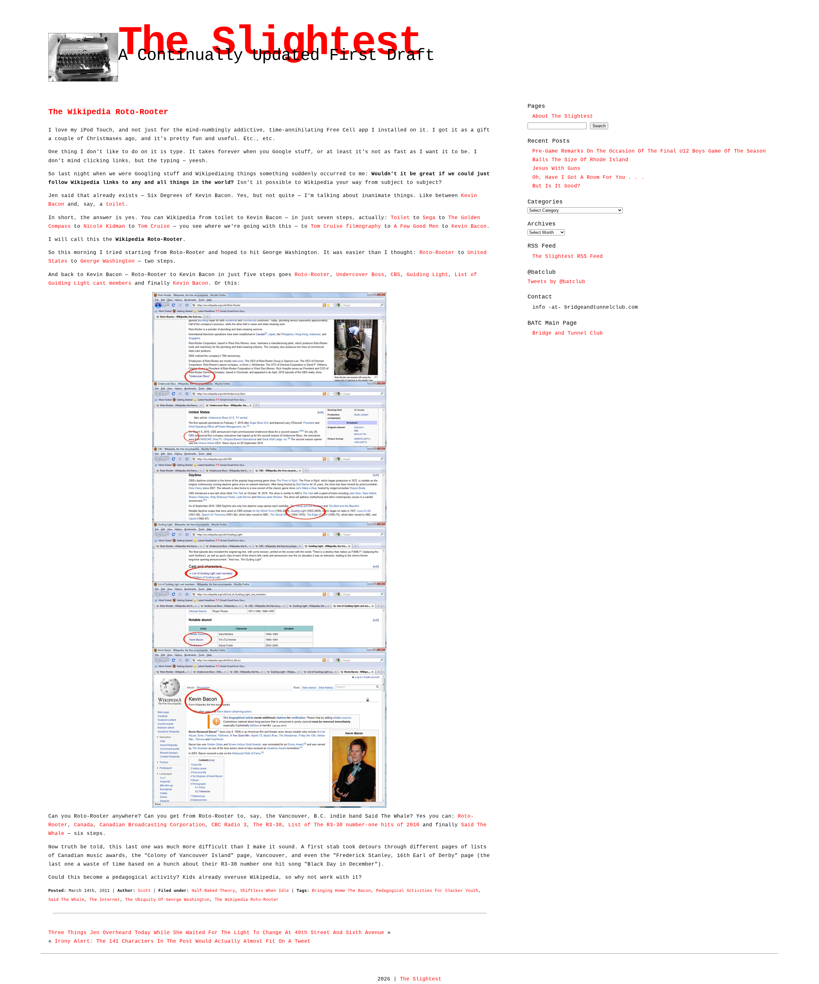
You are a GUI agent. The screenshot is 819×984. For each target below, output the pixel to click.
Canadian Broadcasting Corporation (152, 825)
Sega (429, 218)
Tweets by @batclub (556, 282)
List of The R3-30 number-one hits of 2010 (353, 825)
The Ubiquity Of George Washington (167, 899)
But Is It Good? (556, 186)
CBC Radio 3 (229, 825)
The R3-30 (267, 825)
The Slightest (270, 43)
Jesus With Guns (556, 168)
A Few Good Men (416, 226)
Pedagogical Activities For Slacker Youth (427, 890)
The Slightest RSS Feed (567, 256)
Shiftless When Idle (264, 890)
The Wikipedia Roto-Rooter (108, 112)
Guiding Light (427, 275)
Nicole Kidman (104, 226)
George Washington (107, 261)
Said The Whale (66, 899)
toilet (115, 204)
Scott (144, 890)
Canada (83, 825)
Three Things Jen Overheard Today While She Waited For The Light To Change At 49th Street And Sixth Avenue (216, 933)
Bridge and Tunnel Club (567, 333)
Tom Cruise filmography (346, 226)
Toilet (400, 218)
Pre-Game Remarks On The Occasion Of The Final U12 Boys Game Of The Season (649, 151)
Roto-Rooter (437, 253)
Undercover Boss (360, 275)
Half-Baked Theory (213, 890)
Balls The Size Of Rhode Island (580, 160)
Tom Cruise (154, 226)
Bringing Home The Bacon (341, 890)
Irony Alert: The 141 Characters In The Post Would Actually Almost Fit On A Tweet (183, 941)
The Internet (104, 899)
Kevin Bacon (469, 226)
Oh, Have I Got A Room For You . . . (588, 177)
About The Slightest (562, 116)
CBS (395, 275)
